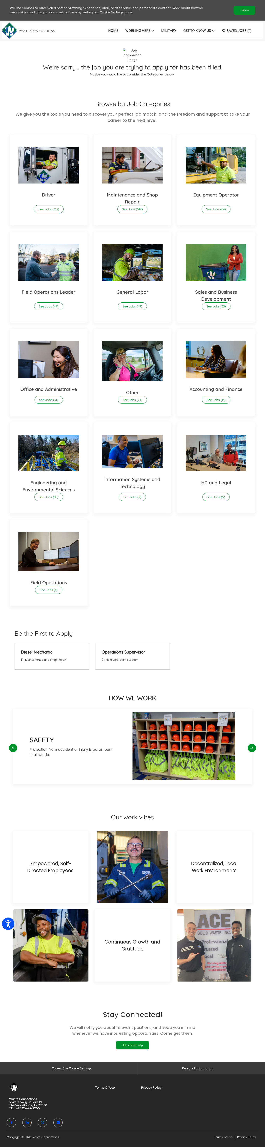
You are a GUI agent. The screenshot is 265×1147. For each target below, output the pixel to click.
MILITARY (168, 31)
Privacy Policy (151, 1087)
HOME (113, 31)
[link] (132, 1045)
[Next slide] (252, 748)
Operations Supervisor (123, 652)
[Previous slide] (13, 748)
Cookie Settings (111, 12)
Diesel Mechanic (36, 652)
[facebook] (11, 1122)
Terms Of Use (105, 1087)
